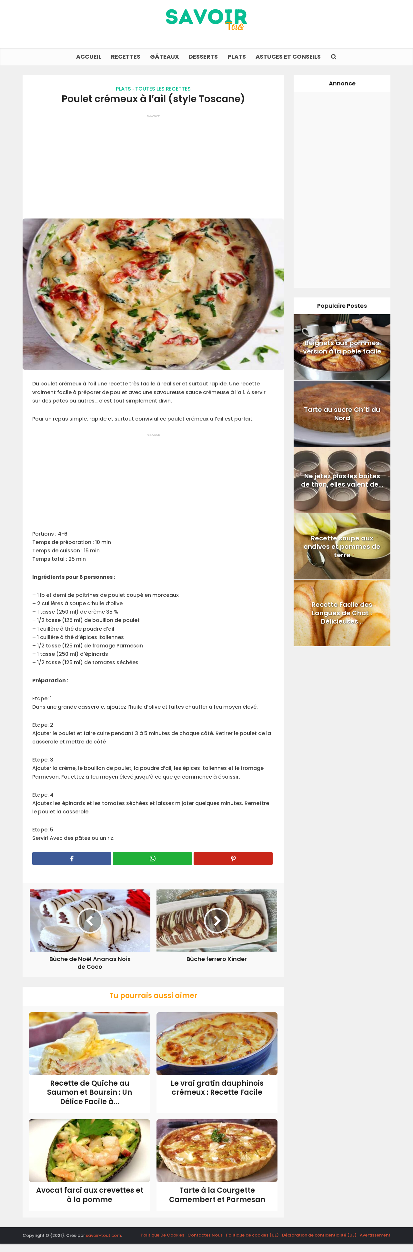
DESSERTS (203, 57)
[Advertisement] (153, 164)
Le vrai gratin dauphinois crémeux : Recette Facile (217, 1088)
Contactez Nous (205, 1235)
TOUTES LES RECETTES (163, 88)
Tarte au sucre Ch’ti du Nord (342, 413)
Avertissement (375, 1235)
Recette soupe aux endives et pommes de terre (342, 546)
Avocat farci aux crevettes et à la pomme (89, 1195)
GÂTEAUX (164, 57)
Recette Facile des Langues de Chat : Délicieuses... (342, 613)
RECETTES (125, 57)
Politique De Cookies (162, 1235)
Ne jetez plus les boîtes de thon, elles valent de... (342, 480)
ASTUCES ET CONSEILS (288, 57)
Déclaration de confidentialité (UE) (319, 1235)
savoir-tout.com (103, 1235)
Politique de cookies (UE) (252, 1235)
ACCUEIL (88, 57)
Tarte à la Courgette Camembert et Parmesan (217, 1195)
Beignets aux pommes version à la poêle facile (342, 347)
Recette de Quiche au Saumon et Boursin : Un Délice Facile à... (89, 1092)
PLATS (236, 57)
